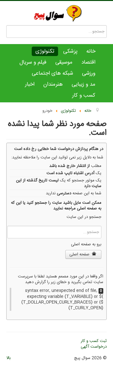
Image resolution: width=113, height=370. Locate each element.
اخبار (30, 84)
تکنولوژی (44, 51)
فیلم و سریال (32, 62)
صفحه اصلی (80, 254)
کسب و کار (83, 95)
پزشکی (70, 51)
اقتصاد (88, 62)
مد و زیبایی (83, 84)
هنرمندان (53, 84)
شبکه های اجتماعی (52, 73)
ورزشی (88, 73)
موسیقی (64, 62)
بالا (8, 358)
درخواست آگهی (94, 347)
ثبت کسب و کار (94, 341)
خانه (90, 51)
